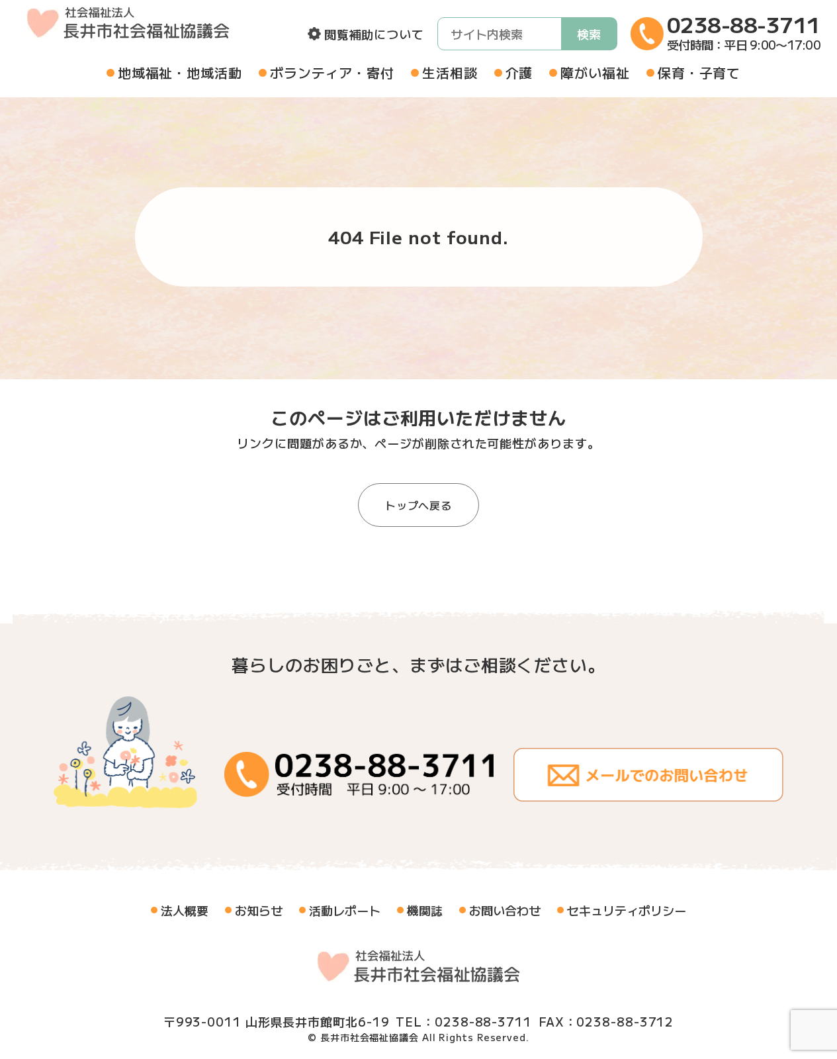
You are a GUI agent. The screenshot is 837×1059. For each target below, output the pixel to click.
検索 (589, 33)
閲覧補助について (374, 33)
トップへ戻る (418, 505)
